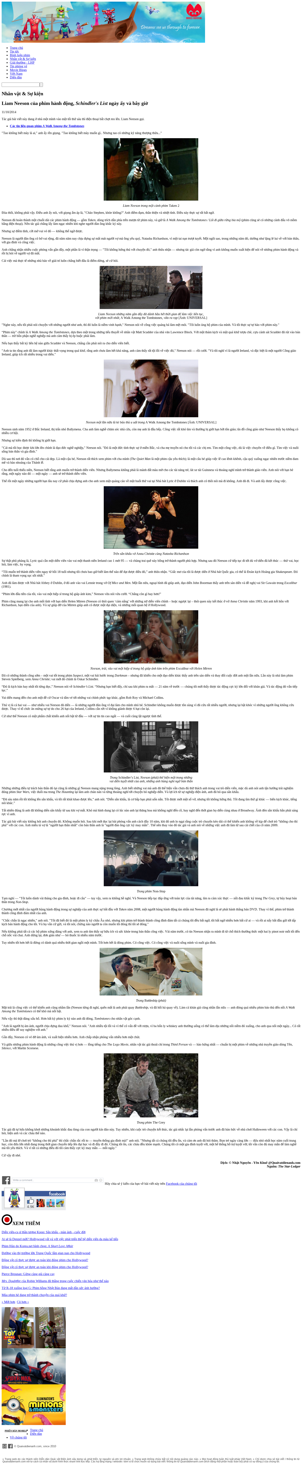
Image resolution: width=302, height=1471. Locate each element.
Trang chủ (16, 47)
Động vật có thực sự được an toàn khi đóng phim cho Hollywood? (45, 1260)
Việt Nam (16, 73)
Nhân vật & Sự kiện (23, 59)
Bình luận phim (20, 55)
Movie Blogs (18, 70)
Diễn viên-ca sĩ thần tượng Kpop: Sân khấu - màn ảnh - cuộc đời (43, 1232)
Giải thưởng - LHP (22, 62)
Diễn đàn (16, 77)
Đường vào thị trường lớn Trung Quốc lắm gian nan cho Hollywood (46, 1253)
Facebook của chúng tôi (181, 1183)
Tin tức (14, 51)
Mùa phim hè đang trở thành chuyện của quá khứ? (34, 1295)
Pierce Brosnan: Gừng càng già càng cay (28, 1274)
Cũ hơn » (23, 1302)
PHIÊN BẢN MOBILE (16, 1431)
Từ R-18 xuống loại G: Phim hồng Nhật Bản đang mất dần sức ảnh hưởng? (51, 1288)
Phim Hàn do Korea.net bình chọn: (37, 1246)
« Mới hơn (8, 1302)
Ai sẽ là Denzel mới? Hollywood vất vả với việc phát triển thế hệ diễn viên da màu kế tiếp (60, 1239)
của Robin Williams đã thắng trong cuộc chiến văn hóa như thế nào (55, 1281)
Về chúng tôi (18, 1437)
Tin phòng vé (18, 66)
